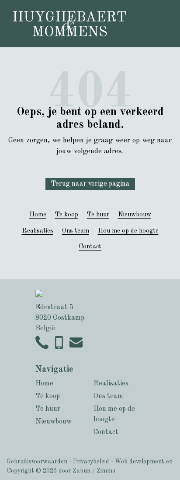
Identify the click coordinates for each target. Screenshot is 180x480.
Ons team (75, 231)
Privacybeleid (91, 462)
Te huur (98, 215)
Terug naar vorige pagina (90, 183)
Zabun (81, 471)
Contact (90, 247)
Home (37, 215)
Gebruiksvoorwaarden (37, 462)
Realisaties (37, 231)
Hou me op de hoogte (128, 231)
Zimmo (106, 471)
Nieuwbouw (134, 215)
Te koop (66, 215)
